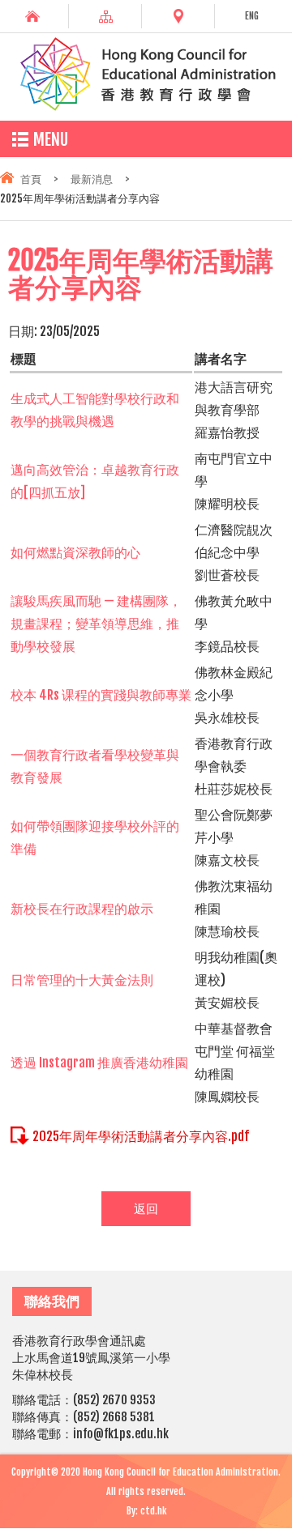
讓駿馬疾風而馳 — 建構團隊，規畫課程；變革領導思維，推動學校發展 (96, 623)
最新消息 (92, 178)
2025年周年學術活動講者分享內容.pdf (140, 1136)
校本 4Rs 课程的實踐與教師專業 (101, 695)
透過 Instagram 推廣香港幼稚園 (99, 1062)
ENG (252, 16)
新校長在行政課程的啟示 (82, 909)
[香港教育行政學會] (146, 108)
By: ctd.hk (146, 1511)
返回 (146, 1208)
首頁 (30, 178)
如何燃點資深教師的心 (75, 552)
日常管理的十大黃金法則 (82, 980)
